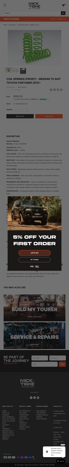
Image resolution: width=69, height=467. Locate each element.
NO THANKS (34, 259)
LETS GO (34, 253)
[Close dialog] (59, 198)
